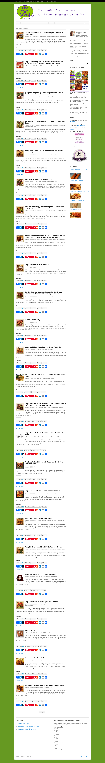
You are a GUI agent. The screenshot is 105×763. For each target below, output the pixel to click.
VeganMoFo (61, 407)
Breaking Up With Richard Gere (77, 200)
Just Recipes (26, 1)
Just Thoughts (40, 1)
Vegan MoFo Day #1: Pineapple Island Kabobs (42, 601)
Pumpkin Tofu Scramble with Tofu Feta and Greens (43, 547)
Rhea (27, 36)
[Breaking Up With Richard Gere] (75, 208)
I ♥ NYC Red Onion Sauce (76, 209)
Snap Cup (46, 1)
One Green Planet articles (45, 378)
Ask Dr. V (40, 576)
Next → (43, 712)
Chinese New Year (41, 210)
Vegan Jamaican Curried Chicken (24, 725)
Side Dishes (46, 96)
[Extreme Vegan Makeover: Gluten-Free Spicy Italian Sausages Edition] (75, 178)
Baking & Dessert (41, 239)
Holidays (56, 520)
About (20, 1)
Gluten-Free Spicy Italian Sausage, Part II (80, 191)
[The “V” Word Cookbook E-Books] (79, 90)
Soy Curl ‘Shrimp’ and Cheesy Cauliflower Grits (27, 728)
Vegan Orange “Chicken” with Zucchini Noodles (42, 491)
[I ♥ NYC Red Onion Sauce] (75, 217)
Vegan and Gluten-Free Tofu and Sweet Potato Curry (44, 347)
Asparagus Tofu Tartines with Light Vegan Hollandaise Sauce (44, 122)
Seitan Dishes (59, 125)
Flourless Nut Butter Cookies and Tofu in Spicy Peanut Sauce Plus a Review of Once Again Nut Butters (45, 236)
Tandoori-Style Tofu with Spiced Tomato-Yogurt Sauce (44, 685)
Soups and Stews (52, 267)
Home (16, 1)
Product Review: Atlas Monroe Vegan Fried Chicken (28, 726)
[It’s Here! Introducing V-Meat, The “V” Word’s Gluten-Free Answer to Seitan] (75, 189)
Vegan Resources (53, 1)
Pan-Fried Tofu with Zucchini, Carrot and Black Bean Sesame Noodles (44, 463)
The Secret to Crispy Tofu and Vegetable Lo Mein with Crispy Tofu (44, 207)
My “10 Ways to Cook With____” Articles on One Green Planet (45, 375)
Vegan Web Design (85, 756)
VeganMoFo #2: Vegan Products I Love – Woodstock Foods (44, 434)
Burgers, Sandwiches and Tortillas (43, 36)
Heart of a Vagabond (81, 125)
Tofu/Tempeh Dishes (62, 36)
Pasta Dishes (59, 210)
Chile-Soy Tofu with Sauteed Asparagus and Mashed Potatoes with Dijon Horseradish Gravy (44, 93)
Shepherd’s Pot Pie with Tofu (35, 658)
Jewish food (50, 65)
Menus (59, 520)
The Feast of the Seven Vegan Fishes (38, 518)
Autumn (38, 154)
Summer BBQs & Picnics (58, 604)
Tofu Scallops (30, 630)
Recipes (52, 36)
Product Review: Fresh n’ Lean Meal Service (27, 729)
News (38, 378)
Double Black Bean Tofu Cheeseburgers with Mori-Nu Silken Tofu (44, 33)
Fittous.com (72, 121)
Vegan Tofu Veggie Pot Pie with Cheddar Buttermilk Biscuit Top (44, 151)
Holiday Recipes (52, 210)
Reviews (56, 36)
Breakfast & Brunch (40, 65)
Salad (62, 465)
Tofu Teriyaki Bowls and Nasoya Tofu (38, 179)
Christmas (40, 520)
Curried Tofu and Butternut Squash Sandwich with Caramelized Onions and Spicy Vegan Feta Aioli (43, 293)
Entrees (46, 65)
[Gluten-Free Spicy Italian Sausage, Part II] (75, 198)
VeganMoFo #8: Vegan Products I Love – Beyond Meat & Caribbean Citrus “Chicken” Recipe (45, 404)
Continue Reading (19, 57)
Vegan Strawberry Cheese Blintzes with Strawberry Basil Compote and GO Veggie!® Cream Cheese (44, 62)
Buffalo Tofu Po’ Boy (32, 319)
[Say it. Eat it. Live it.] (52, 19)
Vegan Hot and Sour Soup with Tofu (38, 264)
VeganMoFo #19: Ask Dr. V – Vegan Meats (40, 574)
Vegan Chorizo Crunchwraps (23, 723)
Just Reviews (33, 1)
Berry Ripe (82, 146)
